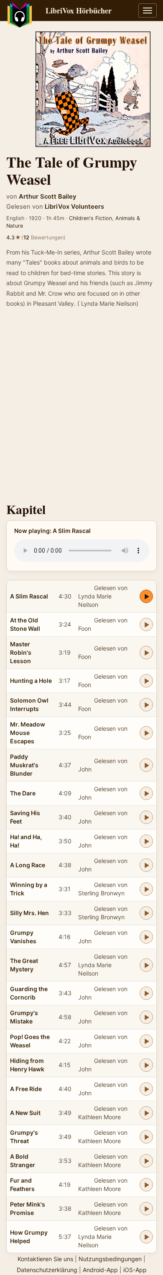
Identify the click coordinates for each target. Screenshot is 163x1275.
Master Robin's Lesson (20, 652)
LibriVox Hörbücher (79, 10)
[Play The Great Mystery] (146, 965)
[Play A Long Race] (146, 865)
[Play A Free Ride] (146, 1089)
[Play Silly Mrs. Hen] (146, 913)
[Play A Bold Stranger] (146, 1160)
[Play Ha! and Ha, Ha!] (146, 841)
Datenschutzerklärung (47, 1269)
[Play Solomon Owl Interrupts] (146, 704)
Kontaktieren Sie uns (45, 1258)
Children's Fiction (90, 218)
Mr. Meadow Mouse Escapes (27, 733)
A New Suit (25, 1112)
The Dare (23, 793)
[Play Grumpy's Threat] (146, 1137)
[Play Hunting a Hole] (146, 680)
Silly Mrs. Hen (29, 912)
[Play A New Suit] (146, 1113)
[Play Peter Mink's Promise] (146, 1208)
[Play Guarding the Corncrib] (146, 993)
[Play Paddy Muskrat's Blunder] (146, 765)
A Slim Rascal (29, 596)
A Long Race (27, 864)
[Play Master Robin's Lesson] (146, 652)
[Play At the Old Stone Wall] (146, 624)
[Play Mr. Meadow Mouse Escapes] (146, 733)
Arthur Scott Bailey (47, 196)
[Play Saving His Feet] (146, 817)
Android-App (100, 1269)
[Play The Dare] (146, 793)
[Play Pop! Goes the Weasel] (146, 1041)
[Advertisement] (81, 408)
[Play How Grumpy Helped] (146, 1237)
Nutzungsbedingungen (110, 1258)
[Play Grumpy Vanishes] (146, 937)
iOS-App (135, 1269)
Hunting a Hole (31, 680)
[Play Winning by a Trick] (146, 889)
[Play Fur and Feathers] (146, 1184)
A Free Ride (26, 1088)
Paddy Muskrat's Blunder (24, 765)
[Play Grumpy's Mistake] (146, 1017)
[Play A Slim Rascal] (146, 596)
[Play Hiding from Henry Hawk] (146, 1065)
